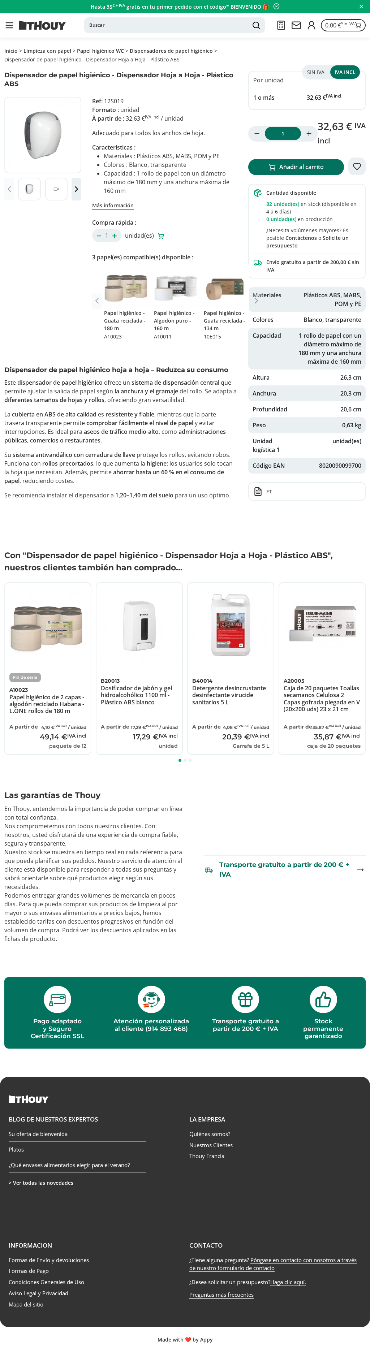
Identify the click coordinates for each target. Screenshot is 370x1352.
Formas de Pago (29, 1270)
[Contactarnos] (296, 25)
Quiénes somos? (209, 1133)
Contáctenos (301, 237)
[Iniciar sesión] (311, 25)
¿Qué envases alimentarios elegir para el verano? (69, 1165)
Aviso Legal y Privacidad (38, 1293)
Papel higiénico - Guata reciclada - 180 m (125, 325)
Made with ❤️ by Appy (185, 1339)
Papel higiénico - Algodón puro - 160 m (174, 325)
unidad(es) (140, 235)
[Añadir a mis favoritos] (357, 166)
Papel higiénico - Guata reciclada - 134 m (224, 325)
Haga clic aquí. (288, 1282)
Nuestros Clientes (211, 1145)
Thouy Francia (206, 1155)
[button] (9, 25)
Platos (16, 1149)
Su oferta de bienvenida (38, 1134)
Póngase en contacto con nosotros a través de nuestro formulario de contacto (273, 1264)
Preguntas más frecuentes (221, 1294)
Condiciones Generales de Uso (46, 1282)
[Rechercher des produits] (256, 25)
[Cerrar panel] (361, 6)
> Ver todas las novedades (41, 1182)
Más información (113, 205)
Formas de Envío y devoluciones (49, 1260)
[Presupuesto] (281, 25)
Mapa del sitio (26, 1304)
